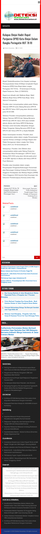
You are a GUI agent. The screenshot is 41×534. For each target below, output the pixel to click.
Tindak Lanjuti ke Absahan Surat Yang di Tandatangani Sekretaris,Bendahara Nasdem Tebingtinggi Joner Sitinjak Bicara (21, 471)
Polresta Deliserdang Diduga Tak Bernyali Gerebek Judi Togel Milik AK (22, 308)
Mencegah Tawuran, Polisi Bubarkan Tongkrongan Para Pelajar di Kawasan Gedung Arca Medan (30, 193)
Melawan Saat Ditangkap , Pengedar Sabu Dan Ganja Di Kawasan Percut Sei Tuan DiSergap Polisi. (22, 315)
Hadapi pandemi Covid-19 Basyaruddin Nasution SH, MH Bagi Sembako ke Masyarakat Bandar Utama (21, 488)
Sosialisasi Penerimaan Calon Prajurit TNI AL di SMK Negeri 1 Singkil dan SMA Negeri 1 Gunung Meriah (20, 267)
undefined (14, 207)
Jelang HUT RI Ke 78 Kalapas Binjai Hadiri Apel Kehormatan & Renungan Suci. (11, 191)
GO (37, 257)
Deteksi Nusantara (20, 531)
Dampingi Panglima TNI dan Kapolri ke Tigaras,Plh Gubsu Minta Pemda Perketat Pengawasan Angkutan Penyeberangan (21, 388)
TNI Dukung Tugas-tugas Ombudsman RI (13, 278)
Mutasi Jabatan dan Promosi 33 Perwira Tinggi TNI (16, 271)
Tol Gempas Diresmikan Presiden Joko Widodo (19, 383)
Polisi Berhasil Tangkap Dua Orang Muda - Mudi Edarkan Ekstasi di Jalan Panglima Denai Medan (21, 302)
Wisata (6, 26)
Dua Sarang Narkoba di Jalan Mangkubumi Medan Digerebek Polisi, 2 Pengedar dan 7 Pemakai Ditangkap (19, 295)
